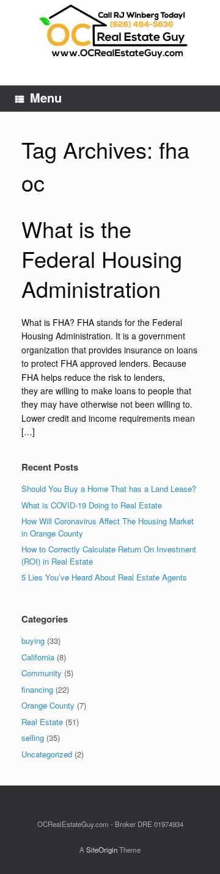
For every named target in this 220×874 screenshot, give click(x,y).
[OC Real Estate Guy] (110, 33)
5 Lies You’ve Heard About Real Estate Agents (104, 577)
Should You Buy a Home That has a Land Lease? (108, 488)
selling (32, 737)
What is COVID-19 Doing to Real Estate (91, 505)
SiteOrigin (101, 849)
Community (41, 673)
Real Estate (42, 722)
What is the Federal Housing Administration (101, 258)
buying (33, 640)
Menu (46, 97)
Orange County (48, 705)
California (37, 657)
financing (37, 689)
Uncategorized (46, 754)
